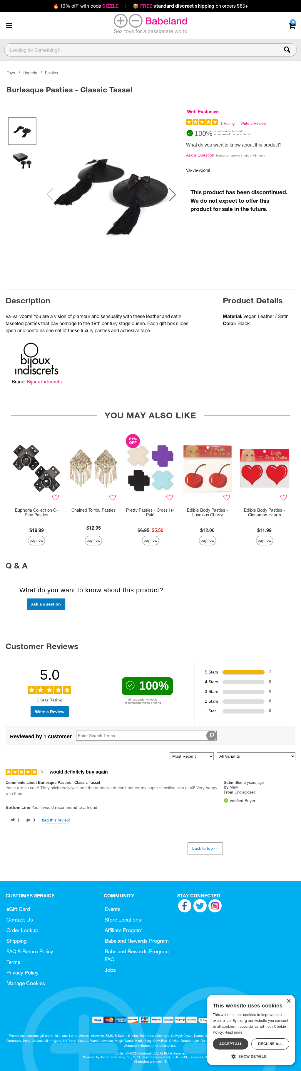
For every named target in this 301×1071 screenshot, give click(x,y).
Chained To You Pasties (93, 510)
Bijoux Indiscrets (44, 382)
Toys (11, 72)
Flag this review (56, 820)
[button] (8, 25)
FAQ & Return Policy (29, 951)
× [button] (288, 1001)
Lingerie (30, 72)
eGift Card (18, 909)
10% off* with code (85, 6)
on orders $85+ (190, 6)
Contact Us (19, 920)
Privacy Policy (22, 972)
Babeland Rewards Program (137, 941)
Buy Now (36, 540)
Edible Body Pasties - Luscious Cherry (207, 513)
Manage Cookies (25, 983)
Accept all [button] (230, 1044)
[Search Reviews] (211, 736)
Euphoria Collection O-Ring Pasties (36, 513)
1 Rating (227, 123)
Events (113, 909)
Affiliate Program (124, 930)
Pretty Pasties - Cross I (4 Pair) (150, 513)
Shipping (16, 941)
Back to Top (202, 848)
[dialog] (251, 1030)
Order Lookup (22, 930)
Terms (13, 962)
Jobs (110, 970)
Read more (233, 1032)
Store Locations (123, 920)
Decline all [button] (270, 1044)
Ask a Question (200, 155)
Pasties (51, 72)
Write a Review (253, 123)
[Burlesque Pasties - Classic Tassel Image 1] (111, 194)
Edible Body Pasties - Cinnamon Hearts (264, 513)
